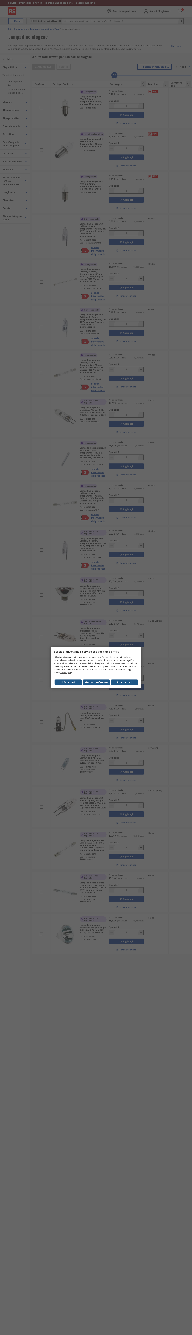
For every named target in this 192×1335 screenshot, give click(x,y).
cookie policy (66, 672)
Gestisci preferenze (96, 682)
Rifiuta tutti (68, 682)
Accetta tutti (124, 682)
